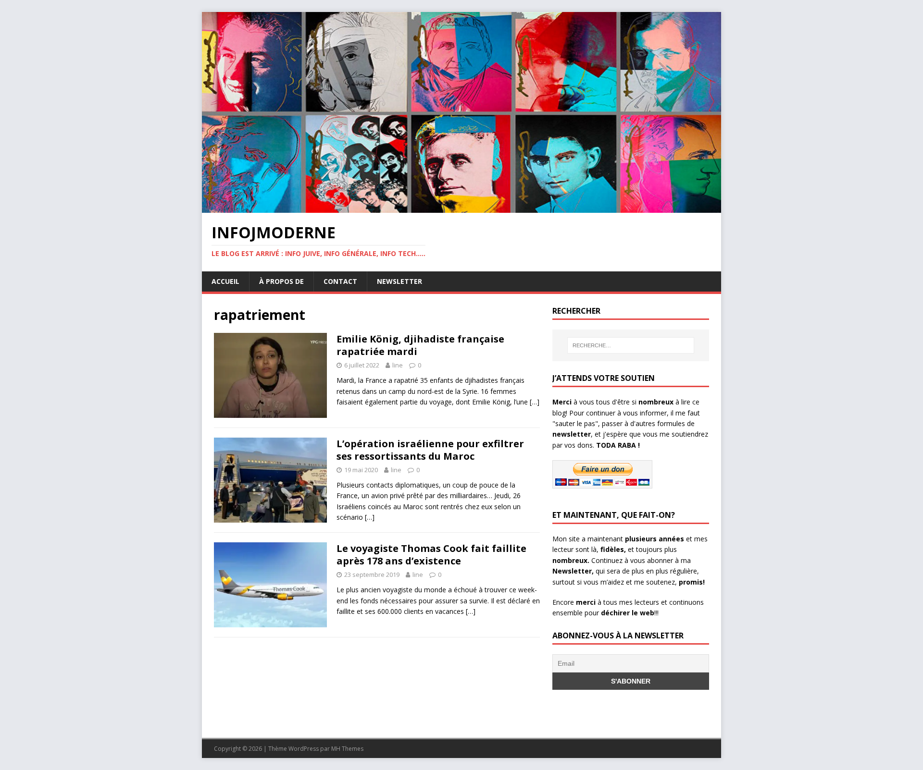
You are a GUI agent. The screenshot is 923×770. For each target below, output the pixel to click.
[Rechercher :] (630, 345)
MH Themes (347, 749)
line (397, 365)
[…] (534, 401)
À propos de (281, 281)
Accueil (225, 281)
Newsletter (399, 281)
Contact (340, 281)
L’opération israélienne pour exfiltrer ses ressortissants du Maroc (430, 450)
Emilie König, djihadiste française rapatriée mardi (420, 345)
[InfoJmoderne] (461, 207)
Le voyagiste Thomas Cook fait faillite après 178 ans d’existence (431, 554)
